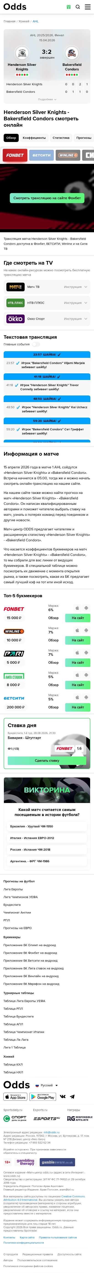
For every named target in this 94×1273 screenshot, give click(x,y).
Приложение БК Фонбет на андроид (30, 953)
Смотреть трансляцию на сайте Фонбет (47, 198)
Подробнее (45, 99)
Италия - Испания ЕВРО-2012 (32, 838)
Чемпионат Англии (17, 912)
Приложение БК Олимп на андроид (29, 945)
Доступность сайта (69, 1254)
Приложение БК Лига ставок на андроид (33, 968)
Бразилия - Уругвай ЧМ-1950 (31, 826)
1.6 (79, 748)
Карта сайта (27, 1237)
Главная (10, 21)
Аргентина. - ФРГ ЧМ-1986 (29, 861)
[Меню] (88, 7)
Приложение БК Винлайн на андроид (31, 976)
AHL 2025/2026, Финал (47, 35)
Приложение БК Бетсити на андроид (30, 961)
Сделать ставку (47, 761)
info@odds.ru (52, 1132)
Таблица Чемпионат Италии (23, 1032)
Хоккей (24, 21)
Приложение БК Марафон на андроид (31, 984)
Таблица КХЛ (13, 1064)
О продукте (10, 1254)
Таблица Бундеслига (18, 1016)
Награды (79, 1118)
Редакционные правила (38, 1254)
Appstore (15, 1097)
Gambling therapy (25, 1162)
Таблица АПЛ (13, 1024)
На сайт (78, 618)
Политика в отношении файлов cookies (28, 1266)
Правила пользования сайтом (58, 1237)
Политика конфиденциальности (23, 1243)
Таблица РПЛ (13, 1009)
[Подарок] (68, 7)
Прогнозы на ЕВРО (17, 928)
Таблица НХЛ (13, 1072)
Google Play (42, 1097)
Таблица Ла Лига (15, 1040)
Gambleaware (57, 1162)
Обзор (11, 138)
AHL (36, 21)
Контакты (9, 1237)
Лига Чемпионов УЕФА (20, 897)
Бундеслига (12, 905)
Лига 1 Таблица (14, 1047)
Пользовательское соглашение (37, 1260)
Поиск (77, 7)
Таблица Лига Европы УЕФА (24, 1001)
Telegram (72, 1096)
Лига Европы (13, 889)
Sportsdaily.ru (14, 1118)
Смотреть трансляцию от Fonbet (15, 155)
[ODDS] (14, 6)
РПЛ (6, 920)
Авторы (8, 1260)
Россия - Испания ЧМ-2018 (30, 850)
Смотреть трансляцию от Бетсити (41, 155)
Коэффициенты (34, 138)
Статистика (61, 138)
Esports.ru (46, 1118)
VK (63, 1096)
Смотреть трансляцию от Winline (68, 155)
